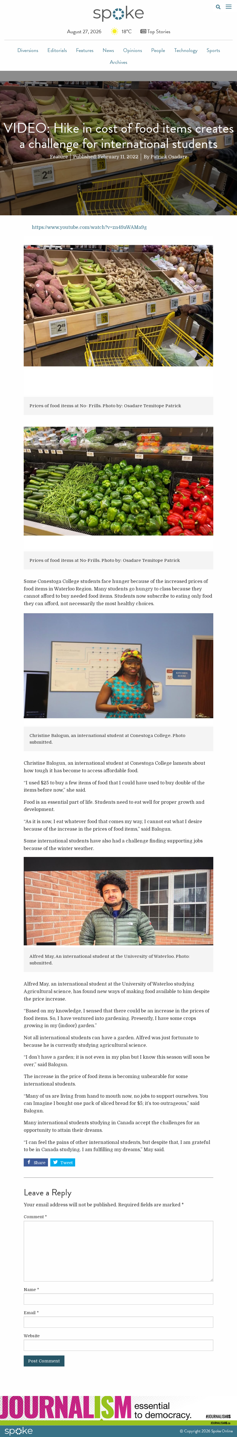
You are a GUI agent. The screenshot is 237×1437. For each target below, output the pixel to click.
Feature (59, 157)
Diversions (27, 50)
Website (32, 1336)
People (158, 50)
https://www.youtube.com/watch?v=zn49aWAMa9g (89, 227)
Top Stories (158, 31)
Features (84, 50)
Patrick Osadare (169, 157)
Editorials (57, 50)
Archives (118, 62)
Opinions (132, 50)
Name (31, 1289)
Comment (35, 1216)
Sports (213, 50)
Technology (185, 50)
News (108, 50)
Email (31, 1312)
